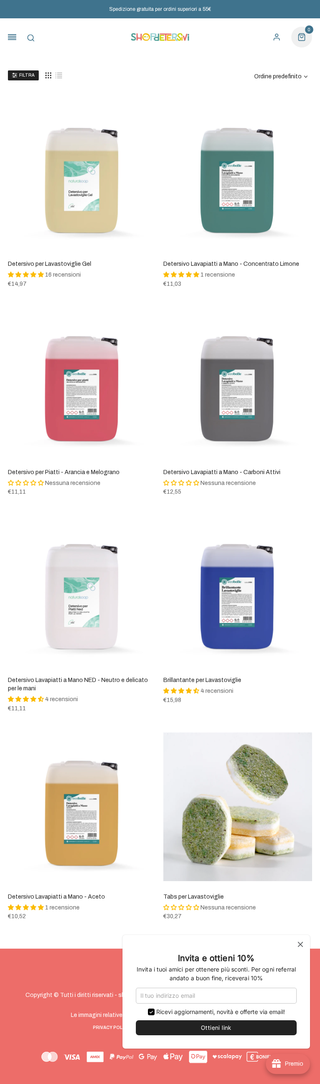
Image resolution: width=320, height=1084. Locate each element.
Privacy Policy (111, 1027)
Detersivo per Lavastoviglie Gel (49, 264)
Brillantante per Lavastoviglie (202, 680)
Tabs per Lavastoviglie (193, 897)
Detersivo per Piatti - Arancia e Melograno (64, 472)
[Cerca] (31, 37)
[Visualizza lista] (58, 75)
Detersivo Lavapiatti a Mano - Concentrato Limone (231, 264)
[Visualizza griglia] (48, 75)
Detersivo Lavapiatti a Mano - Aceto (56, 897)
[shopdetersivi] (160, 37)
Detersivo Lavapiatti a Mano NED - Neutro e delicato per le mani (78, 684)
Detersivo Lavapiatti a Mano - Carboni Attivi (221, 472)
